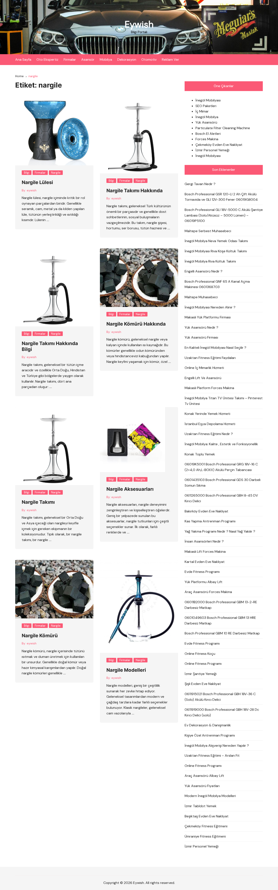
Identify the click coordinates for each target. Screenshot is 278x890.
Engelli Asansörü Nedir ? (203, 271)
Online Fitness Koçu (200, 653)
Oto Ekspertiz (47, 59)
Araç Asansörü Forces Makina (208, 592)
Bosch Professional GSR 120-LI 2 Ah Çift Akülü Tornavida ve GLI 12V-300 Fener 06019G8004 (221, 197)
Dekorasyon (126, 59)
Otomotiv (149, 59)
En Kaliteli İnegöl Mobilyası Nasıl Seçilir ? (215, 347)
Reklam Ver (170, 59)
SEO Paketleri (205, 106)
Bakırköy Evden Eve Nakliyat (206, 511)
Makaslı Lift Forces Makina (205, 551)
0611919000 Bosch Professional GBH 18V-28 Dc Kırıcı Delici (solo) (222, 712)
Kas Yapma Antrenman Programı (210, 521)
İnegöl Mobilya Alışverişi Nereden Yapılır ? (217, 745)
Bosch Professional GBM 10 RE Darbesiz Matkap (222, 633)
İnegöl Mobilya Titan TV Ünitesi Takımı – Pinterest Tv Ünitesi (224, 401)
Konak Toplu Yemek (200, 454)
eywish (31, 190)
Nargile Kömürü (40, 635)
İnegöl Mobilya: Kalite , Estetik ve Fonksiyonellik (221, 444)
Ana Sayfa (23, 59)
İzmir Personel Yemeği (212, 150)
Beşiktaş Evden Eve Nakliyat (206, 816)
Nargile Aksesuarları (130, 489)
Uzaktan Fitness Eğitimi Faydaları (210, 357)
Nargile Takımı (38, 502)
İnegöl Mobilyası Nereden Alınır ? (210, 307)
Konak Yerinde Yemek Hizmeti (207, 413)
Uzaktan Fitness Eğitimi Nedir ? (209, 434)
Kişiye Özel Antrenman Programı (210, 735)
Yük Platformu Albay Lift (203, 582)
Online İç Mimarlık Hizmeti (204, 367)
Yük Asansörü (206, 122)
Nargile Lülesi (37, 182)
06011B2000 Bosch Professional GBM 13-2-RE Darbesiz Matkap (221, 605)
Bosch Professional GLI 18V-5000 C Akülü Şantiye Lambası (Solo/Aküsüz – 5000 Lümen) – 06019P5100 (224, 215)
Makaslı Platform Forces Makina (209, 388)
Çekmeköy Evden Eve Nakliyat (218, 144)
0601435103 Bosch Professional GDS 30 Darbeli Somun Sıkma (222, 483)
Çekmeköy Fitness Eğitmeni (206, 826)
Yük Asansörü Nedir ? (201, 327)
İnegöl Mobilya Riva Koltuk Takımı (210, 261)
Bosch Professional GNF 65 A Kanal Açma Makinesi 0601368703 (217, 284)
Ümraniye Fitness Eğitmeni (205, 836)
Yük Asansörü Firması (201, 337)
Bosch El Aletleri (208, 133)
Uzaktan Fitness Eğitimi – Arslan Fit (212, 755)
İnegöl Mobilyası (208, 100)
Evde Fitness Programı (202, 571)
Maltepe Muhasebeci (201, 297)
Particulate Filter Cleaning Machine (222, 128)
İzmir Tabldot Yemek (201, 806)
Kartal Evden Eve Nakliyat (205, 561)
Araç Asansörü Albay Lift (204, 775)
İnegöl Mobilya (206, 117)
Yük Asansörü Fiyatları (202, 786)
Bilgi (26, 172)
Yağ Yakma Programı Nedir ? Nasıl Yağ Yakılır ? (220, 531)
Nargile (56, 172)
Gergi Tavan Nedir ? (200, 184)
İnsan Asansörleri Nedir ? (204, 541)
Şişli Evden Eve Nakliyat (203, 683)
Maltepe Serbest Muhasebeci (208, 231)
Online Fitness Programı (203, 663)
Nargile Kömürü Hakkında (136, 324)
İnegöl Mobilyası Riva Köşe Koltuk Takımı (216, 251)
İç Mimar (202, 111)
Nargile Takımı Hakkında (134, 190)
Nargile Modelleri (126, 670)
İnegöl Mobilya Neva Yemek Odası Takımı (216, 241)
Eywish (139, 24)
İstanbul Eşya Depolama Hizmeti (210, 424)
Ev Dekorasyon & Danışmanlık (208, 725)
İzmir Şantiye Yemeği (201, 674)
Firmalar (70, 59)
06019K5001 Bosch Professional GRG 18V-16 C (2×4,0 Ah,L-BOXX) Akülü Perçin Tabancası (221, 467)
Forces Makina (206, 139)
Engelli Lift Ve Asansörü (203, 378)
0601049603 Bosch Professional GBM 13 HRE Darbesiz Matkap (220, 620)
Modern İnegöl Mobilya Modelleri (210, 796)
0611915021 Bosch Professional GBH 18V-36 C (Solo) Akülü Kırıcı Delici (220, 697)
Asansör (87, 59)
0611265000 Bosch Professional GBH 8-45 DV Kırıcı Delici (221, 498)
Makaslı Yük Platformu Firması (208, 317)
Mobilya (106, 59)
